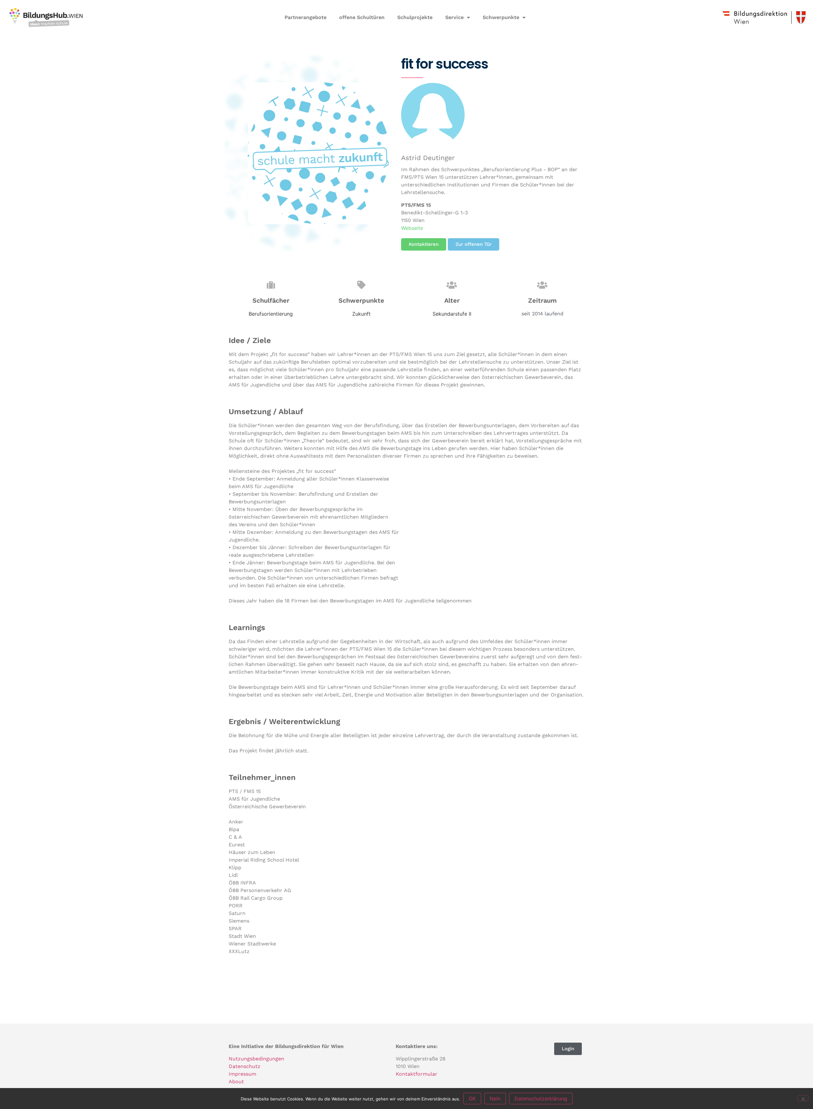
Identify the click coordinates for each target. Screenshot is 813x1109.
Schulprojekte (415, 17)
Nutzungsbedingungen (256, 1059)
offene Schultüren (362, 17)
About (236, 1082)
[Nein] (802, 1098)
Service (454, 17)
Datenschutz (244, 1066)
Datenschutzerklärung (540, 1098)
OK (472, 1098)
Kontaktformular (416, 1074)
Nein (495, 1098)
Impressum (242, 1074)
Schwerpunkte (501, 17)
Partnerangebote (305, 17)
